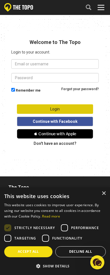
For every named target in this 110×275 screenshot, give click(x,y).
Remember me (28, 90)
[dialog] (55, 231)
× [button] (104, 193)
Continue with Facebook (55, 121)
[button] (55, 134)
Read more (51, 216)
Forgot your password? (80, 89)
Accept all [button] (28, 251)
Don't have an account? (55, 143)
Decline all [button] (80, 251)
